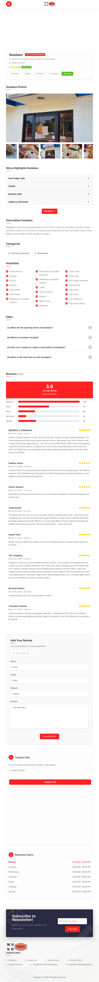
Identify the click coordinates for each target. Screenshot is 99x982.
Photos (16, 74)
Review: (14, 701)
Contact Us (32, 960)
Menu (28, 74)
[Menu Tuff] (16, 947)
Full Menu (48, 211)
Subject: (14, 688)
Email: (13, 675)
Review (40, 74)
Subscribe (72, 929)
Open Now (67, 74)
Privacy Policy (76, 960)
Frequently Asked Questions (80, 964)
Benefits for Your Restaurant (45, 964)
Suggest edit (50, 782)
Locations (54, 74)
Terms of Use (53, 960)
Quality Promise (15, 964)
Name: (13, 661)
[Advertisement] (49, 26)
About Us (12, 960)
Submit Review (49, 736)
